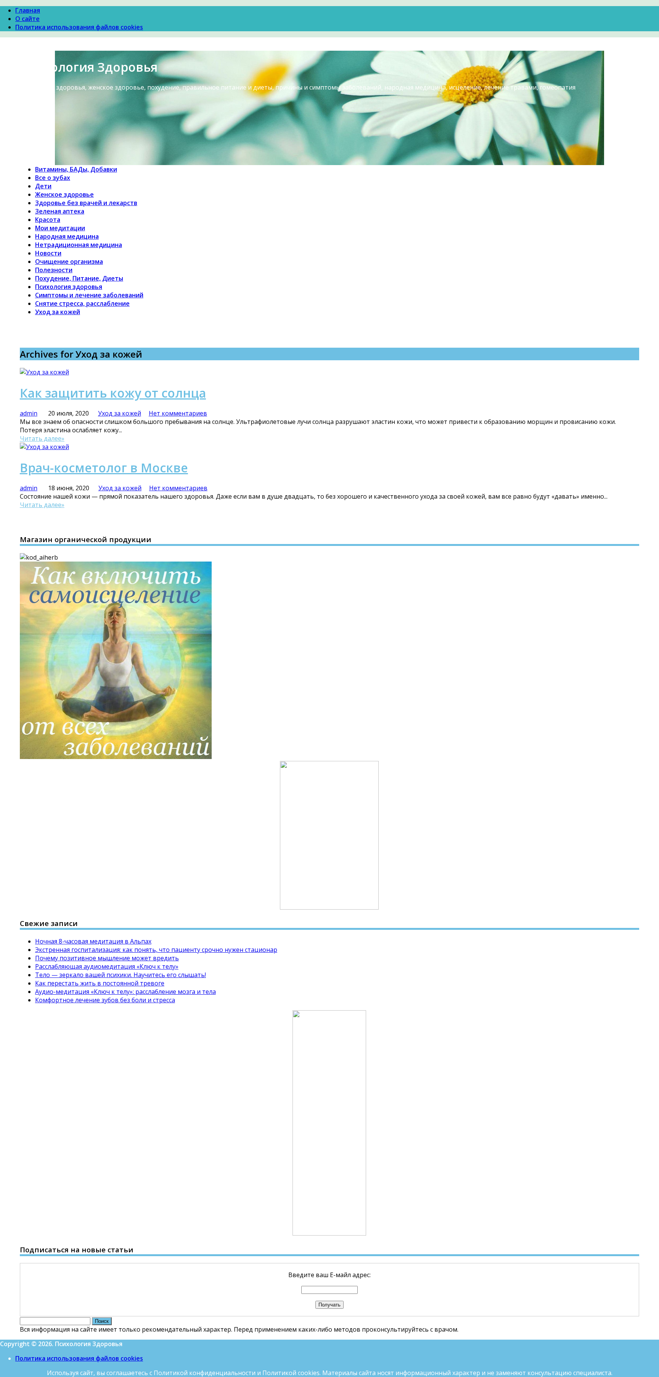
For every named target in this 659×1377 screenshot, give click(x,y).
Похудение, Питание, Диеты (79, 278)
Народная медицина (67, 236)
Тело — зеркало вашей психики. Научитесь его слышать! (120, 975)
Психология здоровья (68, 286)
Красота (47, 219)
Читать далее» (42, 438)
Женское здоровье (64, 194)
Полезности (53, 270)
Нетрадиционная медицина (78, 245)
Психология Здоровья (89, 67)
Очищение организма (69, 261)
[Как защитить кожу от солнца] (44, 372)
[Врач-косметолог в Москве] (44, 447)
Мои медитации (60, 228)
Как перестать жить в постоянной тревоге (99, 983)
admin (28, 413)
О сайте (27, 18)
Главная (27, 10)
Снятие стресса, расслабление (82, 303)
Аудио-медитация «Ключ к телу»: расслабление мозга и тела (125, 991)
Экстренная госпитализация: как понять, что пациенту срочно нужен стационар (156, 949)
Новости (48, 253)
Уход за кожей (57, 312)
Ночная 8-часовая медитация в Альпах (93, 941)
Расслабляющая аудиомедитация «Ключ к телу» (106, 966)
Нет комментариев (178, 413)
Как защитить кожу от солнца (113, 393)
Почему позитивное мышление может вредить (107, 958)
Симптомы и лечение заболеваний (89, 295)
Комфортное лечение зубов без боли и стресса (105, 1000)
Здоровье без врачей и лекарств (86, 203)
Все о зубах (52, 177)
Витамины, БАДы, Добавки (76, 169)
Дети (43, 186)
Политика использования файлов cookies (79, 27)
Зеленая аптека (59, 211)
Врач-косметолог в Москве (104, 467)
